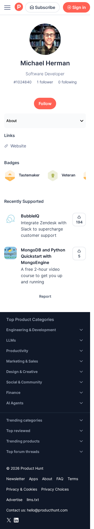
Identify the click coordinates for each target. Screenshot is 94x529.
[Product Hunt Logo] (19, 7)
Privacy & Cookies (21, 489)
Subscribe (45, 7)
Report (45, 296)
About (11, 120)
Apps (33, 478)
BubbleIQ (30, 215)
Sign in (79, 7)
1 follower (45, 82)
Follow (45, 103)
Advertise (14, 499)
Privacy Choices (55, 489)
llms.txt (33, 499)
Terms (73, 478)
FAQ (59, 478)
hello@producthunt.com (47, 510)
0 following (67, 82)
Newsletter (15, 478)
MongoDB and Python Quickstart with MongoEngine (43, 256)
